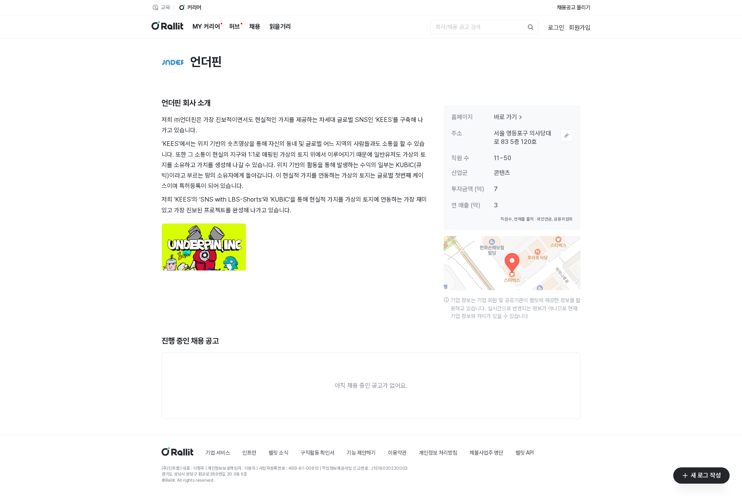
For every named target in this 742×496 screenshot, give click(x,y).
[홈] (177, 453)
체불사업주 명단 (486, 453)
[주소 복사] (566, 135)
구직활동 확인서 (317, 453)
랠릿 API (525, 453)
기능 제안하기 (361, 453)
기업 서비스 (218, 453)
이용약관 (397, 453)
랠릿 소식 (278, 453)
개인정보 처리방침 (438, 453)
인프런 (249, 453)
